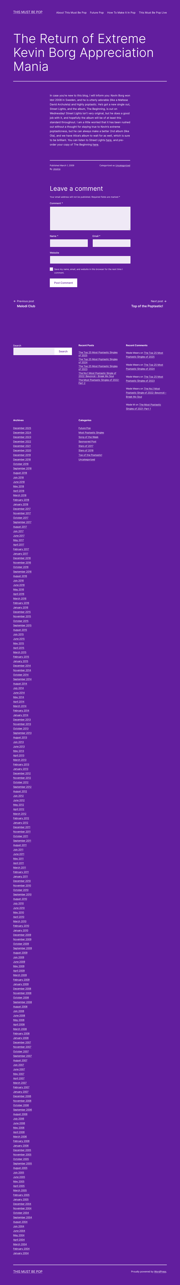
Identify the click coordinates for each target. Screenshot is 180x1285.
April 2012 (18, 809)
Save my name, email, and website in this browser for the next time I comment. (88, 271)
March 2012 (19, 813)
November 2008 (22, 993)
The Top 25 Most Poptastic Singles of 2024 (98, 361)
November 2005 (22, 1154)
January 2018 (20, 504)
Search (17, 345)
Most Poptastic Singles (91, 432)
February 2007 (21, 1087)
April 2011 (18, 863)
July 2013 (18, 742)
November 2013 (22, 724)
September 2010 (22, 894)
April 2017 (18, 544)
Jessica (56, 169)
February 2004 (21, 1248)
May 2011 (18, 858)
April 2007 (19, 1078)
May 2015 (18, 643)
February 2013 (21, 764)
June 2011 (18, 854)
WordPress (160, 1271)
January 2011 (20, 876)
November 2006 (22, 1100)
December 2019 (22, 455)
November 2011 (22, 831)
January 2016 (20, 607)
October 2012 (20, 782)
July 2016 (18, 580)
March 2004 (20, 1244)
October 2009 (21, 943)
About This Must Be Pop (71, 12)
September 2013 (22, 733)
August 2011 (20, 845)
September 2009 (22, 948)
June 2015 (19, 638)
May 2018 (18, 486)
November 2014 (22, 670)
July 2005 (18, 1172)
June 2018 (19, 481)
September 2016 (22, 571)
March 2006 (20, 1136)
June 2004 (19, 1230)
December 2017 (22, 508)
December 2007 (22, 1042)
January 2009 (21, 984)
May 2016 (18, 589)
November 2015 (22, 616)
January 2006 (21, 1145)
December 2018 (22, 459)
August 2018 (20, 472)
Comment (56, 203)
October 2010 (20, 890)
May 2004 (19, 1235)
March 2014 (19, 706)
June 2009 (19, 961)
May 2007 (18, 1073)
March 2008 (20, 1029)
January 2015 (20, 661)
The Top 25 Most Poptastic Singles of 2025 (98, 354)
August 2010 (20, 899)
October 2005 (21, 1159)
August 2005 (20, 1168)
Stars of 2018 (86, 450)
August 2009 (20, 952)
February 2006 (21, 1141)
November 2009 (22, 939)
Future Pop (97, 12)
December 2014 (22, 665)
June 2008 (19, 1015)
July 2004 (18, 1226)
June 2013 (19, 746)
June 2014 (19, 692)
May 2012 (18, 804)
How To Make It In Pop (121, 12)
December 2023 (22, 437)
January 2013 (20, 769)
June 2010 (19, 908)
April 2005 (19, 1186)
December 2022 (22, 441)
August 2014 (20, 683)
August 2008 (20, 1006)
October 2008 (21, 997)
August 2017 (20, 526)
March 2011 (19, 867)
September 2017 (22, 522)
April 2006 (19, 1132)
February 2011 (21, 872)
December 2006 (22, 1096)
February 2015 (21, 656)
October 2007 (21, 1051)
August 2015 (20, 629)
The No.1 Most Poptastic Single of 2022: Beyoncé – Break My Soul (97, 375)
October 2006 (21, 1105)
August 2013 (20, 737)
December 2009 (22, 934)
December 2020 (22, 450)
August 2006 (20, 1114)
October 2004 (21, 1212)
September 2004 (22, 1217)
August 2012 (20, 791)
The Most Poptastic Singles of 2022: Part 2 (99, 381)
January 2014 (20, 715)
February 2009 (21, 979)
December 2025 (22, 428)
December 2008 (22, 988)
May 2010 (18, 912)
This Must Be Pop (27, 12)
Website (54, 252)
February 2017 (21, 549)
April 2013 (18, 755)
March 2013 (19, 759)
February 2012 (21, 818)
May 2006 (18, 1127)
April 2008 (19, 1024)
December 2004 (22, 1203)
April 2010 (18, 916)
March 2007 (20, 1082)
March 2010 (19, 921)
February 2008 (21, 1033)
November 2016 (22, 562)
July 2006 (18, 1118)
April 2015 (18, 647)
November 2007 (22, 1046)
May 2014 (18, 697)
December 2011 (21, 827)
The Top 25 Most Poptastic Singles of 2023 (98, 368)
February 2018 (21, 499)
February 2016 (21, 603)
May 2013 (18, 751)
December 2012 (22, 773)
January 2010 (20, 930)
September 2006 (22, 1109)
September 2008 (22, 1002)
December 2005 (22, 1150)
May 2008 (18, 1020)
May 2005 (18, 1181)
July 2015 (18, 634)
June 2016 (19, 585)
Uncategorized (122, 165)
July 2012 (18, 795)
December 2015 (22, 611)
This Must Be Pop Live (153, 12)
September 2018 (22, 468)
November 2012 (22, 777)
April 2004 (19, 1239)
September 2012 (22, 786)
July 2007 (18, 1064)
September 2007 (22, 1056)
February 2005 (21, 1195)
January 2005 (21, 1199)
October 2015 (20, 621)
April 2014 (18, 701)
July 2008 (18, 1011)
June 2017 (19, 535)
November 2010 (22, 885)
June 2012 (19, 800)
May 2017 (18, 540)
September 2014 (22, 679)
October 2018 (20, 464)
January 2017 (20, 553)
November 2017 (22, 513)
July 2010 (18, 903)
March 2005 (20, 1190)
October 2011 (20, 836)
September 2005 (22, 1163)
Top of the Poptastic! (90, 455)
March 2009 (20, 975)
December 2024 (22, 432)
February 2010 (21, 925)
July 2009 (18, 957)
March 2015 (19, 652)
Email (96, 236)
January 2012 (20, 822)
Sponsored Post (87, 441)
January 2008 (21, 1038)
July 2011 (18, 849)
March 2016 (19, 598)
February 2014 (21, 710)
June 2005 (19, 1177)
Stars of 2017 (86, 446)
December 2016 (22, 558)
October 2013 (20, 728)
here (109, 140)
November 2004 (22, 1208)
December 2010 (22, 881)
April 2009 (19, 970)
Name (54, 236)
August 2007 (20, 1060)
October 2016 (20, 567)
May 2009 (18, 966)
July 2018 (18, 477)
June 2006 (19, 1123)
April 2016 (18, 594)
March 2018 (19, 495)
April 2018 (18, 490)
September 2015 (22, 625)
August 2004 (20, 1221)
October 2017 (20, 517)
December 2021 (22, 446)
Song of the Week (88, 437)
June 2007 (19, 1069)
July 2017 (18, 531)
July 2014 (18, 688)
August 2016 (20, 576)
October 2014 (21, 674)
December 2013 (22, 719)
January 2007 (20, 1091)
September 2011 (22, 840)
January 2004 (21, 1253)
